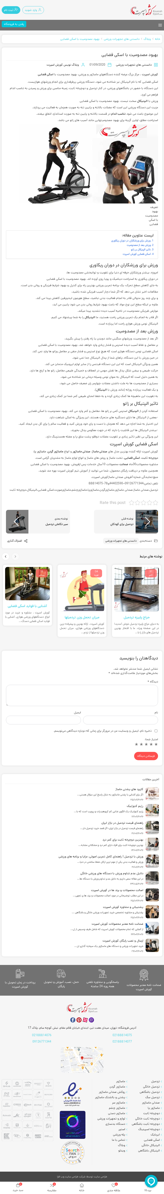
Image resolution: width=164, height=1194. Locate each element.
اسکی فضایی (45, 74)
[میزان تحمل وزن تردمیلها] (82, 589)
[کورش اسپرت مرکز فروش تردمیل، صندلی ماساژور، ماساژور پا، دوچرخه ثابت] (146, 10)
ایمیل (77, 712)
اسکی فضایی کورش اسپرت (137, 254)
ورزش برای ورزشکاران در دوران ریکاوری (131, 240)
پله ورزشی (119, 1134)
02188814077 (122, 1042)
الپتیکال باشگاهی (149, 1150)
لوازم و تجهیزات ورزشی (111, 1118)
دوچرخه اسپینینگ (149, 1129)
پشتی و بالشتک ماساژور (110, 1097)
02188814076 (41, 1035)
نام (156, 712)
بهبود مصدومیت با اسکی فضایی (80, 39)
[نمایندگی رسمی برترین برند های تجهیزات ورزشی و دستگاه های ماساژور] (27, 1110)
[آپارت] (85, 1019)
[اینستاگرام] (91, 1019)
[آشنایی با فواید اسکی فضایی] (27, 583)
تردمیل (155, 1081)
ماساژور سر (118, 1102)
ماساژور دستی (116, 1113)
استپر (122, 1129)
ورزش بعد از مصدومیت (139, 245)
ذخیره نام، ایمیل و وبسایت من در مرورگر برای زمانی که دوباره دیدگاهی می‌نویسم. (103, 731)
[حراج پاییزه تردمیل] (136, 589)
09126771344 (41, 1042)
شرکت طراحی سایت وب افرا (71, 1176)
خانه (157, 39)
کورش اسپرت (150, 74)
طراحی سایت (100, 1176)
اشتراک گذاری (15, 541)
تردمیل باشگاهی (150, 1092)
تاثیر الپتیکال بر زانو (141, 249)
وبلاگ (147, 39)
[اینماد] (72, 1094)
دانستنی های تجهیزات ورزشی (121, 39)
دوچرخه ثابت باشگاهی (146, 1124)
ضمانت (123, 464)
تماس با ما (118, 1140)
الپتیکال (142, 101)
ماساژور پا (40, 451)
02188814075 (122, 1035)
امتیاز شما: (151, 739)
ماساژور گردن (117, 1086)
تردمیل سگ (152, 1097)
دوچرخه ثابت (150, 458)
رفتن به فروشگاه (14, 24)
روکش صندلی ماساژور (112, 1092)
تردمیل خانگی (151, 1086)
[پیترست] (79, 1019)
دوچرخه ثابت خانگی (147, 1118)
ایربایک (155, 1134)
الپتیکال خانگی (151, 1145)
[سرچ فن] (72, 1152)
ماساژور (120, 1081)
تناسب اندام (118, 114)
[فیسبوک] (72, 1019)
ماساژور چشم (117, 1108)
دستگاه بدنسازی (115, 1124)
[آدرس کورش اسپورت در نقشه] (82, 1060)
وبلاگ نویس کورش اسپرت (63, 65)
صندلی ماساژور (151, 1102)
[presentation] (15, 556)
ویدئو (121, 1150)
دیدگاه (153, 681)
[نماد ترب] (72, 1125)
